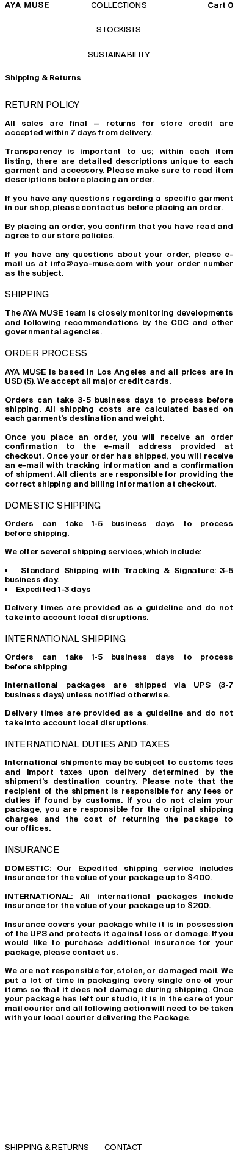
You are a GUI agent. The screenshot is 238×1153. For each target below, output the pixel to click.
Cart (220, 5)
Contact (123, 1147)
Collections (118, 5)
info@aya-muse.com (92, 263)
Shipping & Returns (47, 1147)
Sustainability (119, 54)
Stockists (118, 29)
